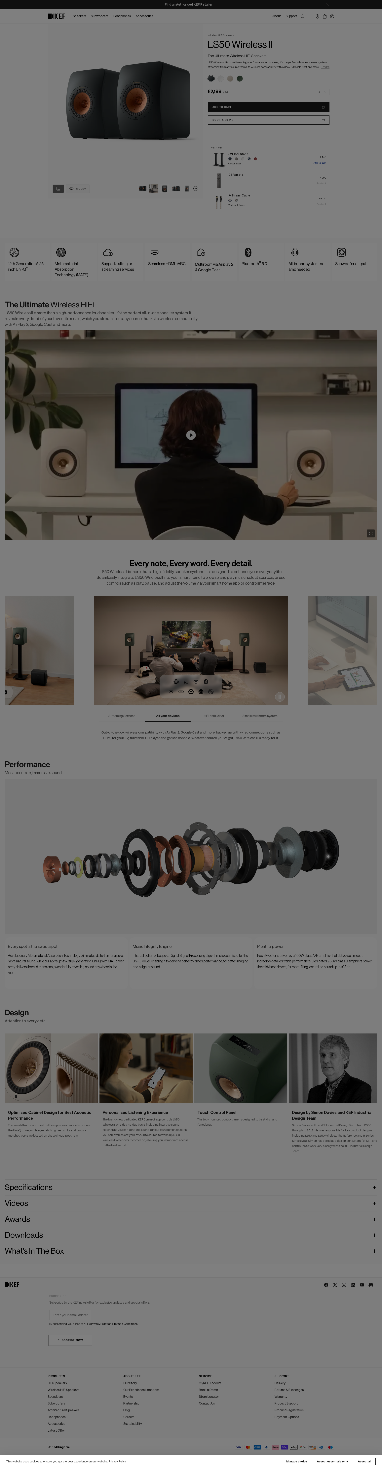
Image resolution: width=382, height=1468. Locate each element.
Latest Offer (56, 1430)
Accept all (364, 1461)
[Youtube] (362, 1285)
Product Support (286, 1403)
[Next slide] (195, 188)
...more (325, 67)
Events (128, 1396)
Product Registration (289, 1410)
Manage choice (296, 1461)
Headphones (57, 1417)
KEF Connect (146, 1119)
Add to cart (320, 163)
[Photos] (58, 189)
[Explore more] (149, 877)
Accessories (56, 1423)
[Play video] (191, 435)
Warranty (281, 1396)
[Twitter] (335, 1285)
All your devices (168, 716)
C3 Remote (235, 175)
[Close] (327, 4)
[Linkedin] (353, 1285)
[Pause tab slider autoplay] (280, 697)
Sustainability (132, 1423)
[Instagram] (344, 1285)
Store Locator (209, 1396)
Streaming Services (121, 716)
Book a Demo (208, 1390)
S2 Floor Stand (238, 154)
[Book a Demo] (310, 16)
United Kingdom (59, 1447)
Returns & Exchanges (289, 1390)
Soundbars (55, 1396)
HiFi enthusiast (214, 716)
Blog (126, 1410)
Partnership (131, 1403)
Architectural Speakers (64, 1410)
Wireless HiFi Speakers (63, 1390)
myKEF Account (210, 1383)
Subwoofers (56, 1403)
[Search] (303, 16)
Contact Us (207, 1403)
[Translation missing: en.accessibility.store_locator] (317, 16)
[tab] (142, 188)
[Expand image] (371, 533)
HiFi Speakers (57, 1383)
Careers (128, 1417)
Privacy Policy (117, 1461)
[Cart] (325, 16)
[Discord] (371, 1285)
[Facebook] (326, 1285)
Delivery (280, 1383)
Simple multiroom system (260, 716)
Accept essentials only (332, 1461)
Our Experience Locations (141, 1390)
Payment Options (287, 1417)
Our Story (130, 1383)
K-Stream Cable (239, 195)
